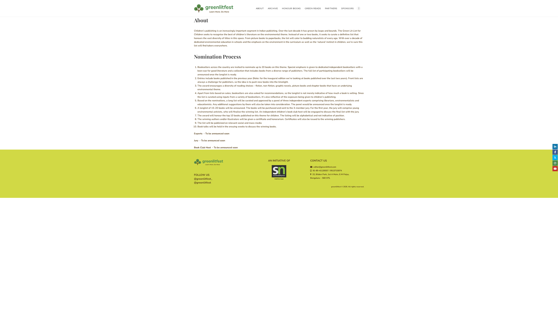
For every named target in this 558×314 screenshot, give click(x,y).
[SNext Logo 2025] (279, 172)
